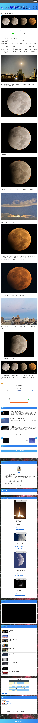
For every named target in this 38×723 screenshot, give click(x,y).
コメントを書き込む (19, 450)
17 (16, 686)
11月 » (6, 693)
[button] (25, 33)
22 (10, 688)
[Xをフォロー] (10, 399)
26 (21, 688)
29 (10, 690)
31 (16, 690)
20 (24, 686)
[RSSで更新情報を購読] (19, 402)
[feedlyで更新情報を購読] (28, 399)
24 (16, 688)
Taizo (19, 472)
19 (21, 686)
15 (10, 686)
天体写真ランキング (10, 703)
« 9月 (3, 693)
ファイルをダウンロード (20, 528)
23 (13, 688)
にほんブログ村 (9, 701)
